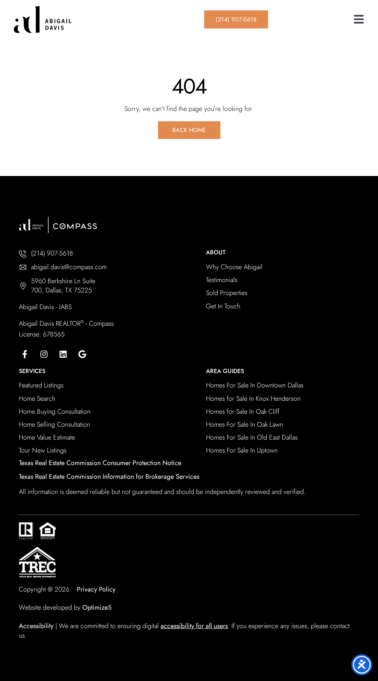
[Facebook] (25, 354)
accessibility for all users (194, 626)
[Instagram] (44, 354)
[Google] (82, 354)
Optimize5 (96, 607)
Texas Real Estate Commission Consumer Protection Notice (100, 463)
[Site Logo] (66, 19)
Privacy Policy (96, 589)
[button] (358, 19)
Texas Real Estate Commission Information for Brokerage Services (109, 476)
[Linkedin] (63, 354)
